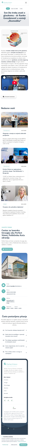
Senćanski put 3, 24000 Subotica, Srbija (10, 302)
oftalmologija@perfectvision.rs (14, 286)
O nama (6, 380)
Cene (5, 390)
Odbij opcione (14, 444)
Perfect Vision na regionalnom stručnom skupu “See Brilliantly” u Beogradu (13, 171)
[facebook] (5, 400)
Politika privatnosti (22, 441)
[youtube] (12, 400)
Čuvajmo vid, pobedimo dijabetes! (13, 207)
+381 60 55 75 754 (10, 294)
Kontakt (6, 393)
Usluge (5, 382)
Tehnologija (7, 385)
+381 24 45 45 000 (11, 292)
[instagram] (8, 400)
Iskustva (6, 388)
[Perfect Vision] (7, 2)
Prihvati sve (23, 444)
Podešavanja (5, 444)
